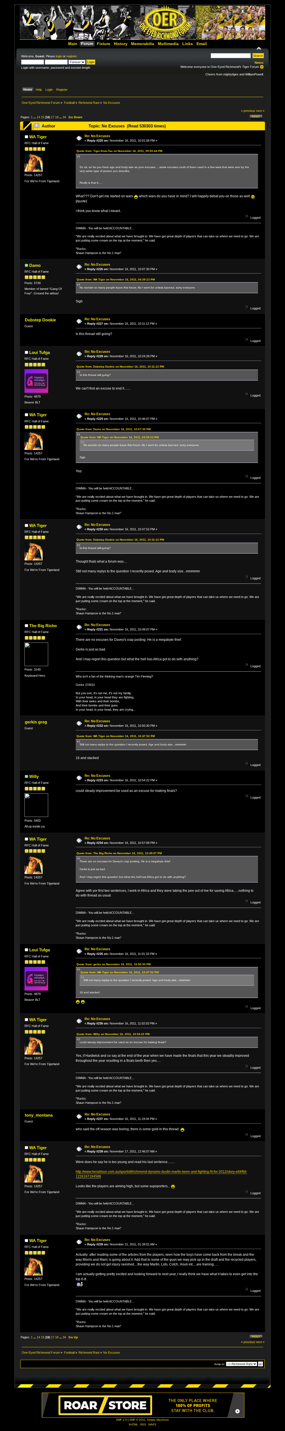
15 (42, 117)
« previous (248, 110)
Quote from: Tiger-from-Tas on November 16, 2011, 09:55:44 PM (119, 150)
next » (260, 110)
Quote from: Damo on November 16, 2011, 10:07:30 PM (114, 429)
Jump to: (219, 1364)
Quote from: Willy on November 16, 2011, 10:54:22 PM (113, 1034)
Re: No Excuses (97, 136)
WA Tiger (38, 136)
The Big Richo (43, 625)
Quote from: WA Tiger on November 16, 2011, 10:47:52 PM (116, 736)
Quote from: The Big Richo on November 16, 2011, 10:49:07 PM (119, 853)
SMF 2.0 (121, 1419)
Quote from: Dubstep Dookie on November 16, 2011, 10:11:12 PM (120, 366)
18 (56, 117)
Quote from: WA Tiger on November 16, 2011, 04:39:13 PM (116, 279)
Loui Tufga (39, 352)
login (59, 56)
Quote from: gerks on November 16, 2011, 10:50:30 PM (114, 964)
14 (38, 117)
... (35, 117)
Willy (34, 776)
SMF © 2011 (137, 1419)
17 (52, 117)
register (72, 56)
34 (64, 117)
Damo (35, 265)
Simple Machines (158, 1419)
